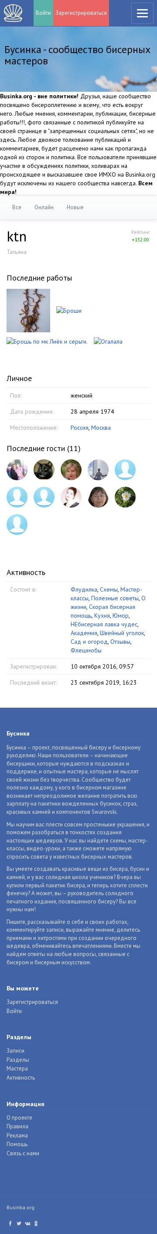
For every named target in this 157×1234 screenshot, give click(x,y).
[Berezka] (98, 497)
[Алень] (71, 497)
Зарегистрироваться (81, 13)
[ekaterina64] (98, 469)
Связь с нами (23, 1153)
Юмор (121, 615)
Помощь (17, 1144)
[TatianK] (125, 497)
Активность (21, 1077)
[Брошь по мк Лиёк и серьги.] (47, 341)
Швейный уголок (122, 633)
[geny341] (17, 524)
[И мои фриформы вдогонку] (28, 310)
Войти (43, 13)
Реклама (17, 1135)
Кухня (102, 615)
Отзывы (120, 641)
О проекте (19, 1117)
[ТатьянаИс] (125, 469)
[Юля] (44, 497)
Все (16, 207)
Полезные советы (115, 598)
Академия (84, 633)
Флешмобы (86, 650)
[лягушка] (71, 469)
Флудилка (84, 589)
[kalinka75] (17, 469)
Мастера (17, 1068)
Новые (75, 207)
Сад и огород (89, 641)
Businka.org (20, 1207)
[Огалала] (108, 341)
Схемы (109, 589)
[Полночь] (44, 469)
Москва (101, 427)
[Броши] (69, 310)
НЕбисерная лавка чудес (104, 624)
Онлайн (44, 207)
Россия (80, 427)
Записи (15, 1050)
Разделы (18, 1059)
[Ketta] (17, 497)
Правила (17, 1126)
